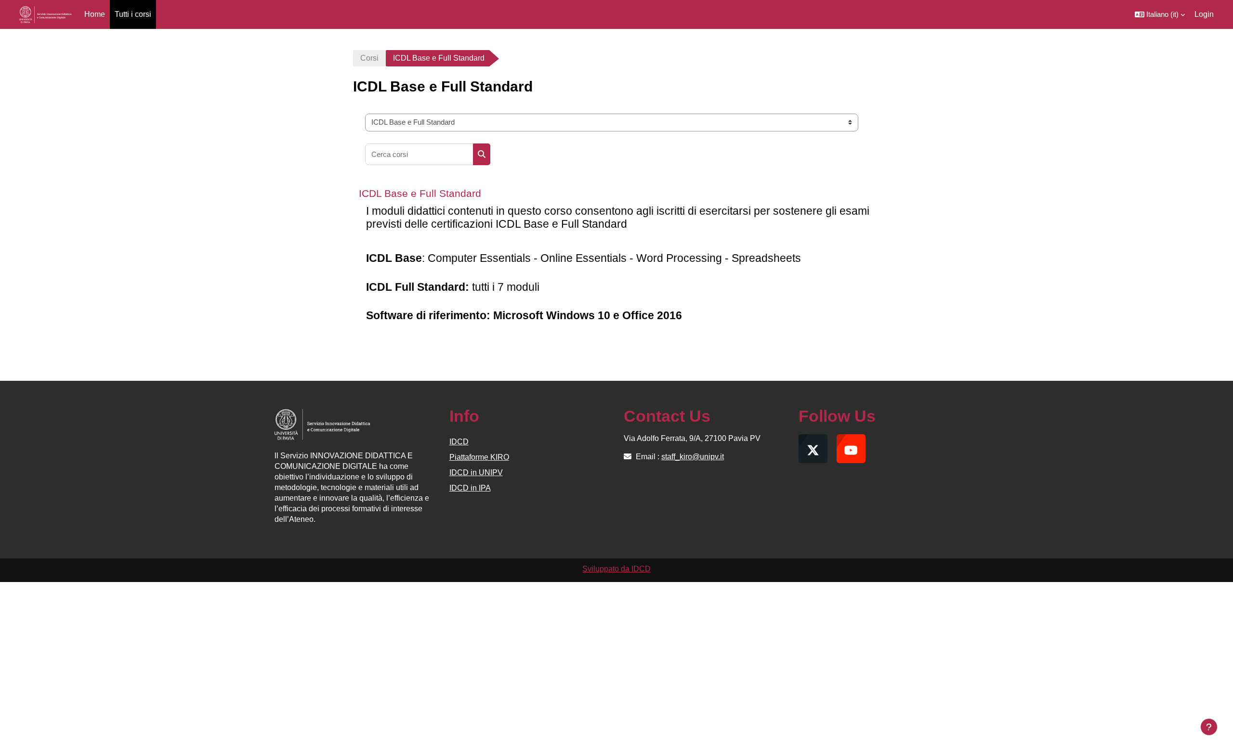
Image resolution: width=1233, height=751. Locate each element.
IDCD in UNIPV (476, 472)
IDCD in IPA (470, 488)
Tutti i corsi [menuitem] (133, 14)
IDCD (459, 442)
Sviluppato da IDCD (616, 569)
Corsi (369, 58)
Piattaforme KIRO (479, 457)
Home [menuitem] (94, 14)
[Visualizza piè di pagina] (1209, 727)
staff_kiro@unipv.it (692, 457)
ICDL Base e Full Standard (420, 193)
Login (1204, 14)
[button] (1160, 14)
